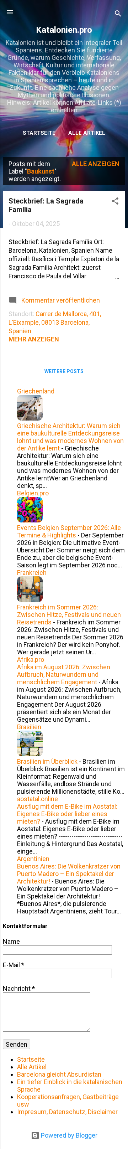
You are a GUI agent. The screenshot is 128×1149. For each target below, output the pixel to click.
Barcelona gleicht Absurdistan (59, 1074)
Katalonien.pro (64, 30)
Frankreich (32, 572)
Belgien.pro (33, 493)
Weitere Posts (64, 371)
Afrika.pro (30, 659)
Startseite (39, 133)
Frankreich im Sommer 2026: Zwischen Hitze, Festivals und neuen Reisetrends (69, 614)
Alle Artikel (86, 133)
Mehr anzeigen (34, 339)
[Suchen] (118, 14)
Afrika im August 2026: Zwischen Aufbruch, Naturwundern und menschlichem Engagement (63, 674)
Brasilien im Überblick (47, 761)
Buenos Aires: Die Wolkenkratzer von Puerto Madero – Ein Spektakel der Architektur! (69, 873)
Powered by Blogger (68, 1135)
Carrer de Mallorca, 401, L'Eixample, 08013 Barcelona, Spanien (55, 322)
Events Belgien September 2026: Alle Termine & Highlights (69, 531)
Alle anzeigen (95, 164)
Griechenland (35, 391)
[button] (115, 202)
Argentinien (33, 858)
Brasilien (29, 727)
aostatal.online (37, 799)
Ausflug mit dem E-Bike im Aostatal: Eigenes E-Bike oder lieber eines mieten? (67, 814)
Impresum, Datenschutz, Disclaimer (67, 1111)
